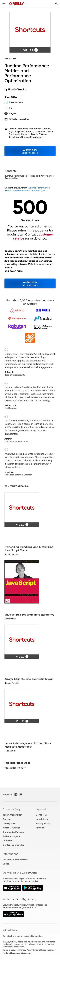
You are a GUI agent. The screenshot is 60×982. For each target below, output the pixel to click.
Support (41, 809)
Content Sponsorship (14, 844)
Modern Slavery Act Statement (16, 953)
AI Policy (40, 827)
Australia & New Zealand (15, 859)
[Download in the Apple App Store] (12, 890)
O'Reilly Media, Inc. (19, 119)
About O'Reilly (11, 809)
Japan (6, 863)
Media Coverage (11, 827)
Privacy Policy (43, 823)
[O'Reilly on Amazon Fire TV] (13, 916)
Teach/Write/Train (12, 814)
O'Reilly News (9, 823)
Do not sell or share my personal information (23, 936)
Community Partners (13, 832)
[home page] (16, 3)
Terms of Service (10, 950)
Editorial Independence (43, 950)
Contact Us (41, 814)
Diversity (7, 840)
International (11, 854)
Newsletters (42, 819)
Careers (7, 819)
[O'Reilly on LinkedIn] (16, 794)
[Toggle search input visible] (56, 3)
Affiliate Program (12, 836)
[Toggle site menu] (3, 3)
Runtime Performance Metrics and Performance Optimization (27, 189)
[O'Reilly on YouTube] (21, 794)
